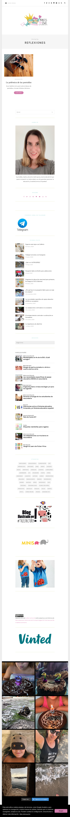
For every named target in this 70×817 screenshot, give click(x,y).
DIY (29, 472)
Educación (19, 79)
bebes (42, 466)
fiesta (43, 472)
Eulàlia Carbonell (30, 618)
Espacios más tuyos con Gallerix (34, 244)
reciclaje (29, 488)
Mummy (22, 482)
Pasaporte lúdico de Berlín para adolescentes (38, 271)
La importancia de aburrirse (33, 324)
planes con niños (44, 485)
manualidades (31, 479)
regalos (37, 488)
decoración (23, 472)
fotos (48, 472)
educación (36, 472)
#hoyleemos (22, 463)
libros (41, 476)
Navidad (28, 482)
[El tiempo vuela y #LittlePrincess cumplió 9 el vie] (18, 678)
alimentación (42, 463)
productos (21, 488)
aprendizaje (21, 466)
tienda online (29, 491)
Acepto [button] (61, 811)
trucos (38, 491)
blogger (49, 466)
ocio (49, 482)
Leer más (19, 92)
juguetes (27, 476)
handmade (20, 476)
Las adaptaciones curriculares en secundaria (38, 308)
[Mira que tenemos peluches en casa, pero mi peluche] (18, 746)
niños (35, 482)
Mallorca (21, 479)
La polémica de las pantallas (18, 82)
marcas (39, 479)
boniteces (26, 469)
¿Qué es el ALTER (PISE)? (32, 262)
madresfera (49, 476)
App (49, 463)
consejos (33, 469)
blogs (18, 469)
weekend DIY (46, 491)
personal (23, 485)
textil (21, 491)
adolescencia (32, 463)
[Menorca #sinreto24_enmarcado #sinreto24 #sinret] (18, 779)
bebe (37, 466)
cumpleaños (49, 469)
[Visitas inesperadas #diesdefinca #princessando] (18, 712)
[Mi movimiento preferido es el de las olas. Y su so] (51, 779)
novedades (42, 482)
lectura (35, 476)
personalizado (32, 485)
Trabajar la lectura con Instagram (35, 255)
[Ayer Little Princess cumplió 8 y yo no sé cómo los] (51, 712)
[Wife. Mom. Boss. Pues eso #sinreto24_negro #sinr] (51, 746)
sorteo (49, 488)
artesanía (30, 466)
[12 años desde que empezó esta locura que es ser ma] (51, 678)
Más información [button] (25, 814)
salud (43, 488)
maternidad (47, 479)
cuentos (41, 469)
